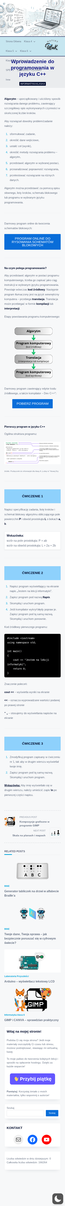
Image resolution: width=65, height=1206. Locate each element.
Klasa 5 (10, 51)
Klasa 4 (28, 41)
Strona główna (13, 41)
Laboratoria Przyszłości (29, 70)
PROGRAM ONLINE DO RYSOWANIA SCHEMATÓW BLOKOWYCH (32, 242)
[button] (57, 1198)
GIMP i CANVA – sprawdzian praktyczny (31, 1020)
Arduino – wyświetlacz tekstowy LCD (29, 981)
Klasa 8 (24, 60)
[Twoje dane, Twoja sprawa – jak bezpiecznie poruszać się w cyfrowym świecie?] (32, 913)
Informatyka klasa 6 (14, 1015)
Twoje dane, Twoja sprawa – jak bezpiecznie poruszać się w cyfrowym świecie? (30, 938)
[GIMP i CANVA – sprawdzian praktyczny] (32, 999)
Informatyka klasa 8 (32, 84)
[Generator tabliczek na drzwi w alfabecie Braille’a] (32, 870)
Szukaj (10, 1108)
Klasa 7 (10, 60)
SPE (8, 70)
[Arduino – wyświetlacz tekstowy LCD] (32, 961)
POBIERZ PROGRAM (33, 403)
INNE (7, 886)
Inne (8, 79)
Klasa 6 (24, 51)
